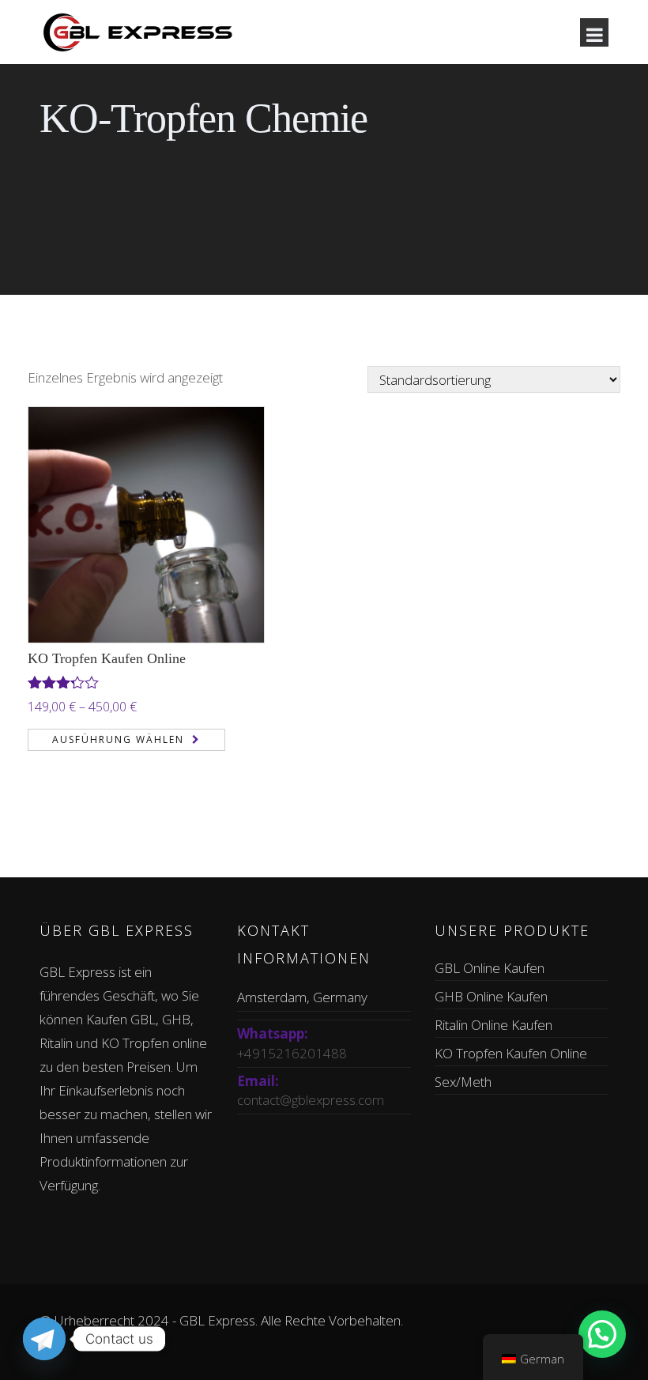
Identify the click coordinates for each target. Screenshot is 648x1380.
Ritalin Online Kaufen (493, 1025)
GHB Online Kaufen (491, 996)
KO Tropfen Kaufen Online (107, 658)
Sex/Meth (463, 1082)
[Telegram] (44, 1339)
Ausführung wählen (118, 739)
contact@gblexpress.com (310, 1100)
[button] (602, 1334)
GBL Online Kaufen (489, 968)
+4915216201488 (292, 1053)
